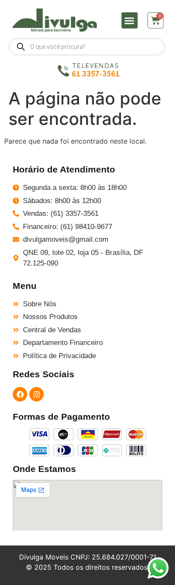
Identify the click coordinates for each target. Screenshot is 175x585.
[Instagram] (36, 394)
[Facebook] (20, 394)
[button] (129, 20)
